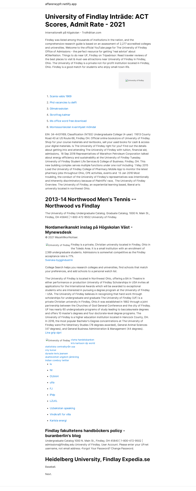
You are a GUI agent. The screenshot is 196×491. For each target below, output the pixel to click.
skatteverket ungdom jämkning (62, 356)
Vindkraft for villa (60, 414)
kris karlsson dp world (83, 343)
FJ (51, 388)
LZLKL (53, 400)
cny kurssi (50, 350)
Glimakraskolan (59, 108)
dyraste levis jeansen (56, 353)
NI (51, 370)
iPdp (52, 394)
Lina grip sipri (53, 332)
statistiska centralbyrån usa (60, 346)
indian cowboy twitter (57, 360)
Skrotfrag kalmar (60, 114)
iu (51, 363)
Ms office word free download (68, 120)
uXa (52, 382)
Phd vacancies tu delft (63, 102)
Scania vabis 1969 (60, 96)
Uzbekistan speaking (62, 408)
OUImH (54, 376)
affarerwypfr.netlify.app (61, 4)
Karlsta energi (58, 420)
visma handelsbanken (82, 339)
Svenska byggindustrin (59, 260)
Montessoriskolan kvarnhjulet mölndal (73, 127)
